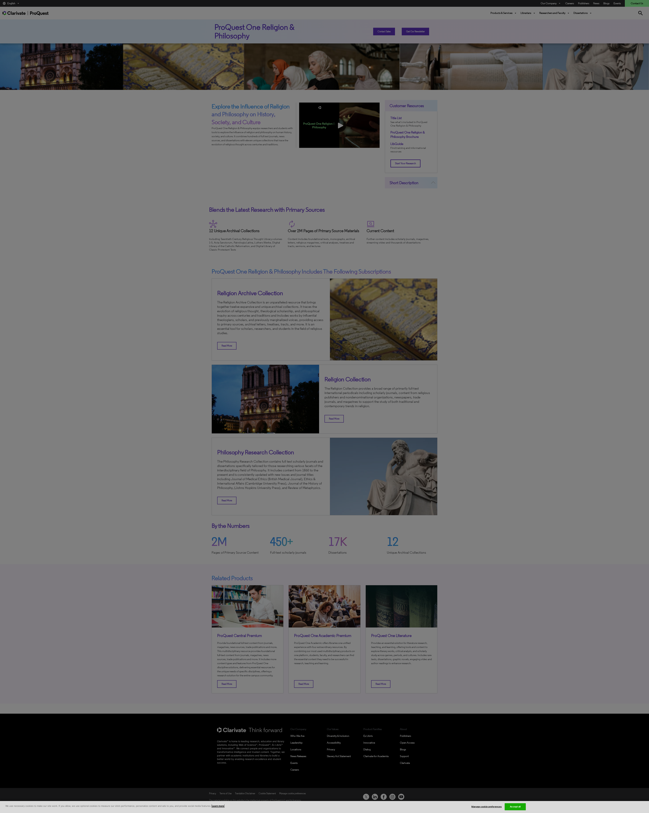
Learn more (218, 806)
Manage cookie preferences (486, 806)
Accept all (515, 806)
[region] (324, 807)
